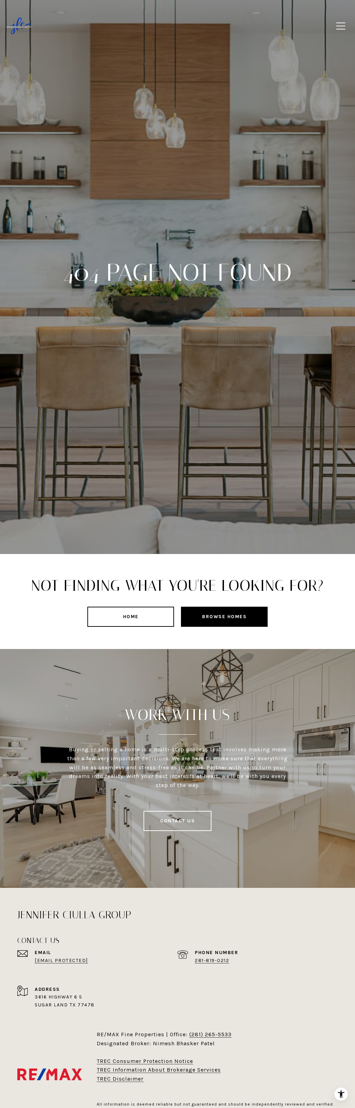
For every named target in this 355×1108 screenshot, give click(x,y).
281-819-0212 (212, 960)
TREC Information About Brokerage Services (159, 1069)
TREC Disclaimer (120, 1078)
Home (131, 617)
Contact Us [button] (177, 821)
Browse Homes (224, 617)
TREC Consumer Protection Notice (145, 1061)
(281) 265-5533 (210, 1034)
